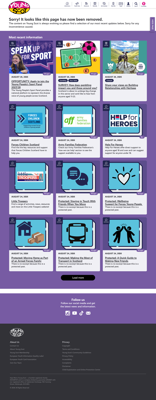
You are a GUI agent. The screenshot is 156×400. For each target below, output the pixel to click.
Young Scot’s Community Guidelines (76, 353)
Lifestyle (109, 80)
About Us (14, 342)
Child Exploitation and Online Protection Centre (81, 370)
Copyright (66, 346)
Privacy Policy (67, 356)
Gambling (63, 80)
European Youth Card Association (23, 359)
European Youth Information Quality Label (27, 356)
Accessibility (67, 359)
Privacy (66, 342)
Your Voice (73, 80)
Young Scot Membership (19, 353)
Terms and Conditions (71, 349)
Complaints (66, 363)
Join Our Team (16, 363)
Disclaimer (66, 366)
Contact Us (14, 346)
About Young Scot (17, 349)
